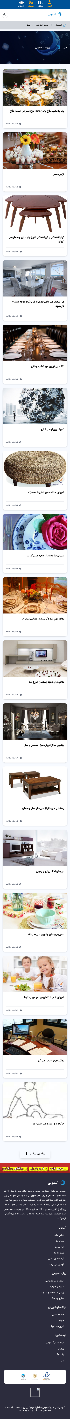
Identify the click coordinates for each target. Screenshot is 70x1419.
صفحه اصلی (58, 1314)
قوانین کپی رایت (56, 1264)
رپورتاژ (61, 1348)
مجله (61, 1320)
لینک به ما (59, 1253)
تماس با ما (59, 1235)
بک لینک (60, 1354)
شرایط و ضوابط (57, 1286)
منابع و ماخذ (58, 1298)
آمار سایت (59, 1247)
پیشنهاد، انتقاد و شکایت (52, 1292)
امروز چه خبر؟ (57, 1326)
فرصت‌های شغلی (56, 1259)
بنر (63, 1360)
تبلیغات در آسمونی (55, 1342)
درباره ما (60, 1241)
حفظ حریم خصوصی (54, 1281)
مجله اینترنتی (42, 25)
